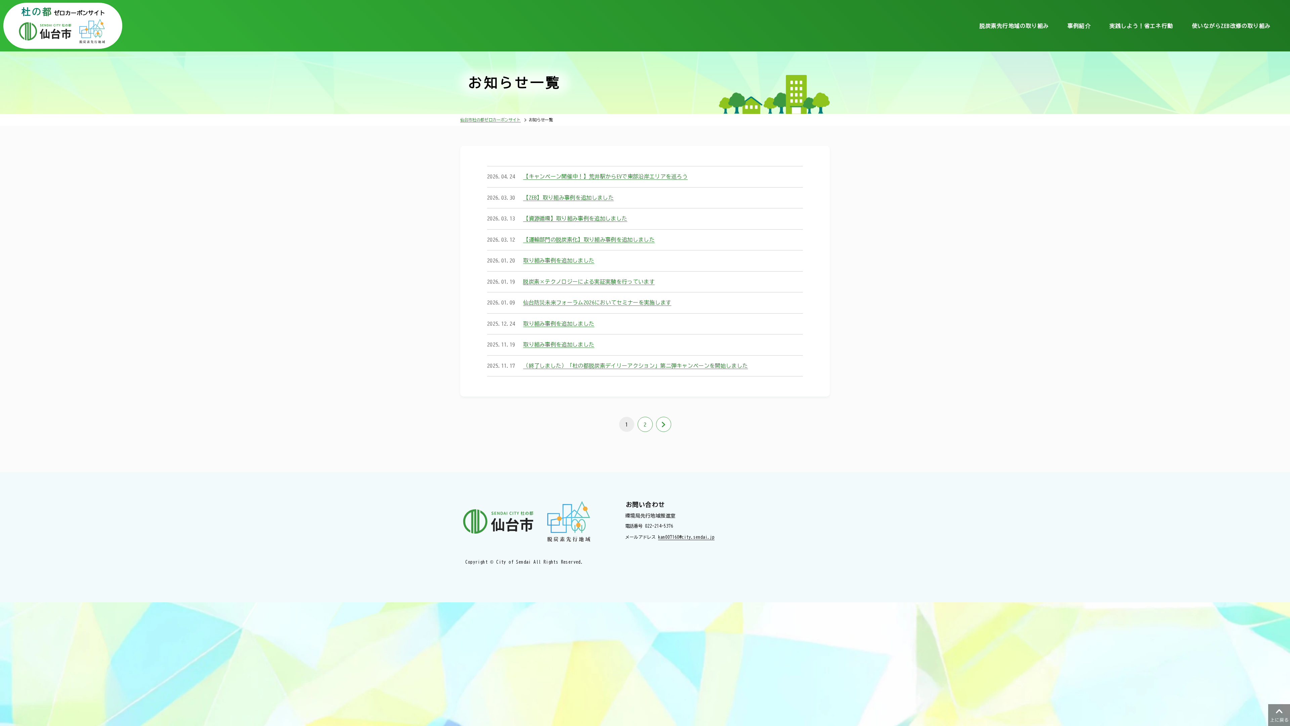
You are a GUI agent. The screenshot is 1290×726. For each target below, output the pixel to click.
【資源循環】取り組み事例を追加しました (575, 218)
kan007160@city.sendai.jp (686, 537)
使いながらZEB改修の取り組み (1231, 26)
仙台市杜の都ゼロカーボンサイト (490, 120)
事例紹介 (1079, 26)
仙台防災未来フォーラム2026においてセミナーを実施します (597, 302)
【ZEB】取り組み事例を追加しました (568, 197)
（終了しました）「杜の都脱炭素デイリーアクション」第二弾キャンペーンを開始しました (635, 365)
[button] (1279, 715)
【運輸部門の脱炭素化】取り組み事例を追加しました (589, 239)
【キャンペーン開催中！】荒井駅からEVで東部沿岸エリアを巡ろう (605, 176)
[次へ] (663, 424)
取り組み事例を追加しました (558, 260)
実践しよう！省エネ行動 (1141, 26)
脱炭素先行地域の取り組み (1014, 26)
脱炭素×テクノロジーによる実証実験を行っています (589, 281)
